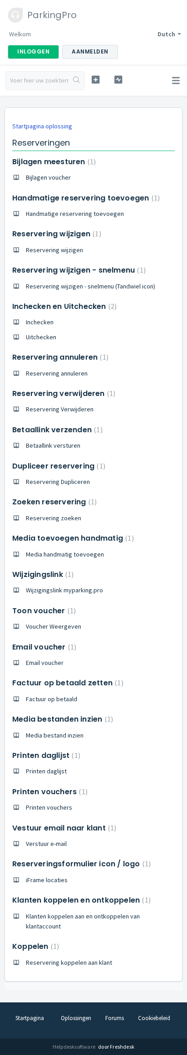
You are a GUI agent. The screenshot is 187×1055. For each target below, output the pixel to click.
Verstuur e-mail (46, 844)
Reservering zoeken (53, 518)
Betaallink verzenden (56, 430)
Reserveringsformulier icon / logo (80, 864)
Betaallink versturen (53, 445)
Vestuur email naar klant (63, 828)
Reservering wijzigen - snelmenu (77, 270)
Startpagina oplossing (42, 126)
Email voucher (43, 647)
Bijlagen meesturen (53, 161)
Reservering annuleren (59, 357)
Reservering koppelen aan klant (69, 962)
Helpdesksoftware (74, 1046)
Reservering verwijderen (62, 393)
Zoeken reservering (53, 502)
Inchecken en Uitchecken (63, 306)
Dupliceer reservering (57, 466)
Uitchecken (41, 337)
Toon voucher (43, 611)
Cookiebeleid (154, 1018)
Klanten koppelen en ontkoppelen (80, 900)
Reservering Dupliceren (58, 482)
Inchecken (40, 322)
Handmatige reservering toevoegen (84, 198)
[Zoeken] (76, 81)
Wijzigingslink (41, 574)
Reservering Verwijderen (60, 409)
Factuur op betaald (51, 699)
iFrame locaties (47, 880)
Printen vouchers (48, 791)
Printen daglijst (45, 755)
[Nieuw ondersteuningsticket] (95, 79)
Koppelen (34, 946)
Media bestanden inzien (61, 719)
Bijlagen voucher (48, 177)
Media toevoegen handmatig (72, 538)
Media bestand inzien (55, 735)
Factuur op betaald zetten (66, 683)
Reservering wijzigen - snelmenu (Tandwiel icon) (90, 286)
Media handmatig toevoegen (65, 554)
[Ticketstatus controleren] (118, 79)
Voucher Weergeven (53, 626)
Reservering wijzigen (55, 234)
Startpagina (29, 1018)
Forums (114, 1018)
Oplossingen (76, 1018)
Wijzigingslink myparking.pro (64, 590)
